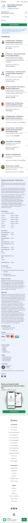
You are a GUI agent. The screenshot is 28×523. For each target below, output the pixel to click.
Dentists (14, 473)
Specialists (14, 475)
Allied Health (14, 470)
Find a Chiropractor (14, 437)
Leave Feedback (14, 461)
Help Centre (14, 458)
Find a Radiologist (14, 450)
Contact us (14, 493)
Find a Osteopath (14, 445)
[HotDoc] (3, 1)
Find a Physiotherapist (14, 432)
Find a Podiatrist (14, 435)
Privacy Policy (14, 498)
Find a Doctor (14, 427)
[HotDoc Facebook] (11, 508)
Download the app (14, 411)
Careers (14, 490)
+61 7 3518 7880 (7, 267)
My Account (14, 455)
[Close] (1, 519)
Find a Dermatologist (14, 448)
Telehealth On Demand (14, 453)
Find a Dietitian (14, 442)
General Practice (14, 468)
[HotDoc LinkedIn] (14, 508)
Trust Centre (14, 501)
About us (14, 488)
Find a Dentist (14, 429)
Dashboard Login (14, 478)
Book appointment (14, 24)
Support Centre (14, 481)
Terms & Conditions (14, 496)
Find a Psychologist (14, 440)
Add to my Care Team (14, 8)
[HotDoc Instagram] (16, 508)
